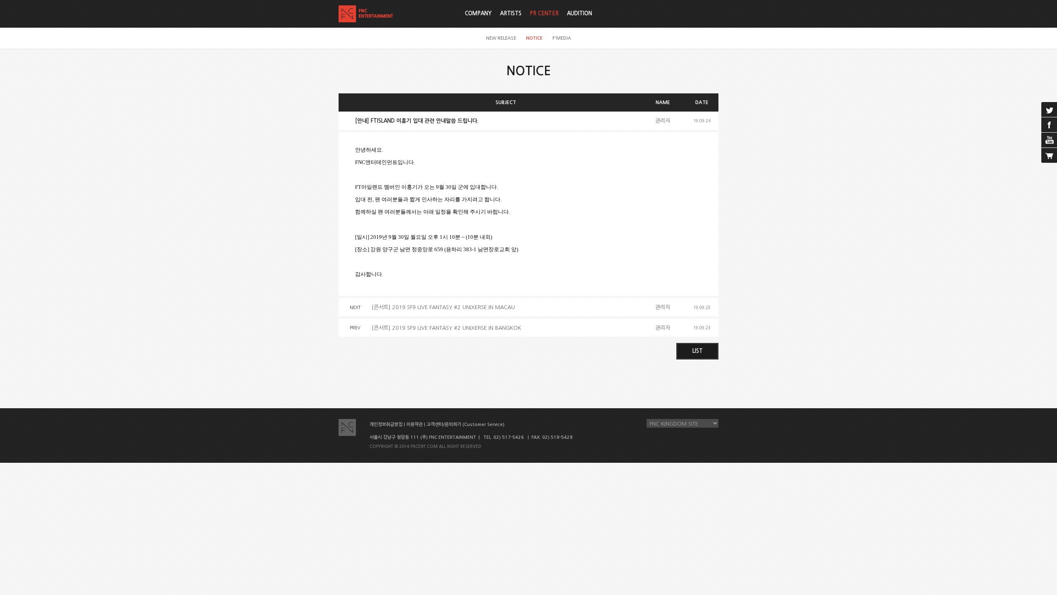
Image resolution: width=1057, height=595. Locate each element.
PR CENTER (544, 13)
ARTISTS (510, 13)
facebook (1049, 124)
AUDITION (579, 13)
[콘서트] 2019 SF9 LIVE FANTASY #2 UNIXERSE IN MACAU (443, 307)
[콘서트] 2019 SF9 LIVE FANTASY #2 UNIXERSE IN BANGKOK (446, 328)
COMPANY (478, 13)
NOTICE (534, 38)
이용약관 (414, 424)
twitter (1049, 109)
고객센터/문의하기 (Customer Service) (466, 424)
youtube (1049, 140)
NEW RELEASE (501, 38)
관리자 (662, 121)
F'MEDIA (561, 38)
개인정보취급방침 (386, 424)
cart (1049, 155)
